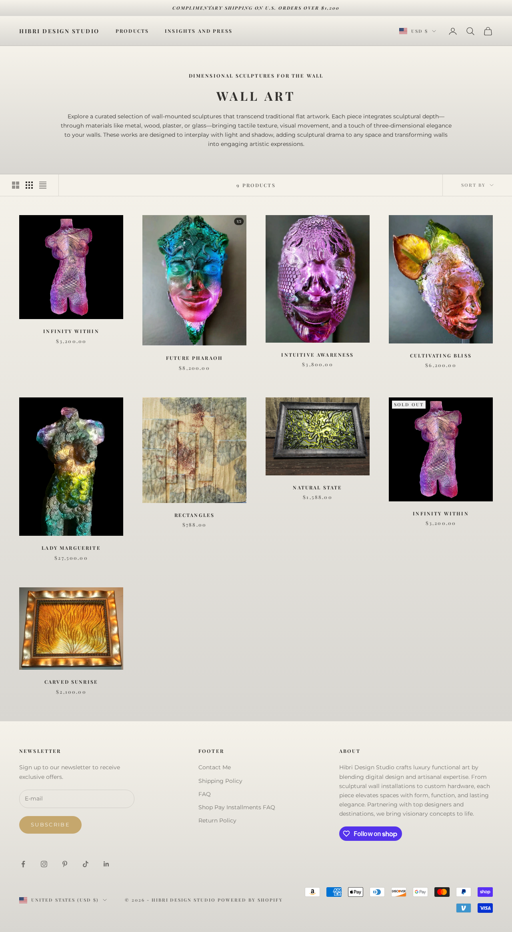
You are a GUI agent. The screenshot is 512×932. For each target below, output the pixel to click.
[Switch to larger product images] (15, 185)
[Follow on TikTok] (86, 864)
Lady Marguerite (71, 548)
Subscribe (50, 824)
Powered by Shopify (250, 900)
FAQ (204, 794)
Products (132, 31)
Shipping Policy (220, 780)
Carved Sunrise (71, 682)
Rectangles (194, 515)
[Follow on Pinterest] (65, 864)
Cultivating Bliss (441, 355)
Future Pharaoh (194, 358)
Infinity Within (71, 331)
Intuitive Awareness (317, 354)
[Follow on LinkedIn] (106, 864)
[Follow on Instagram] (44, 864)
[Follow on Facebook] (23, 864)
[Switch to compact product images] (42, 185)
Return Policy (217, 820)
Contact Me (214, 767)
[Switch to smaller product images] (29, 185)
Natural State (317, 487)
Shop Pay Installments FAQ (236, 807)
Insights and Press (198, 31)
